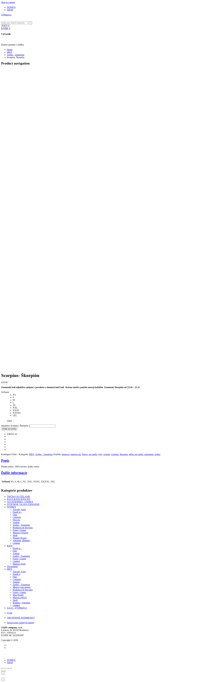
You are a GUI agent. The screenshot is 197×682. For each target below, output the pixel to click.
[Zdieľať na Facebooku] (8, 439)
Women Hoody (20, 538)
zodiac (158, 454)
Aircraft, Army (19, 509)
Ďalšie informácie (14, 473)
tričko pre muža (136, 454)
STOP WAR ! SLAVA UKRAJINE (23, 504)
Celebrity (17, 517)
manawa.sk (76, 454)
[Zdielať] (5, 668)
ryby (100, 454)
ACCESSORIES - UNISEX (20, 501)
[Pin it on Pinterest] (8, 441)
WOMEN (11, 507)
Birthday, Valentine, (22, 603)
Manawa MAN (20, 597)
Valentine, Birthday (21, 540)
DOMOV (11, 7)
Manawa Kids (19, 564)
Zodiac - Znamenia (15, 55)
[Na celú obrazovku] (8, 668)
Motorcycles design (21, 587)
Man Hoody (18, 595)
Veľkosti (5, 392)
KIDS (9, 546)
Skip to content (8, 2)
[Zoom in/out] (11, 668)
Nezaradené (12, 566)
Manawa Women (20, 533)
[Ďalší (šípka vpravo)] (5, 670)
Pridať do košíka (9, 429)
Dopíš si (16, 574)
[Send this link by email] (8, 449)
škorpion (124, 454)
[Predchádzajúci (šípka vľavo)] (2, 670)
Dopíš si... (17, 512)
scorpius (115, 454)
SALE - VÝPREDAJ (17, 608)
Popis (5, 460)
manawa (65, 454)
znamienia (148, 454)
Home (10, 49)
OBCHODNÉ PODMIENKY (21, 618)
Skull (15, 535)
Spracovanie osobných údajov (20, 622)
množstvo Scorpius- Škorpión (14, 425)
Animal (16, 522)
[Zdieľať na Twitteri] (8, 436)
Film (15, 514)
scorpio (106, 454)
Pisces (85, 454)
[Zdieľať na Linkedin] (8, 447)
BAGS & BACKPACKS (18, 499)
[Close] (2, 20)
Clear (9, 420)
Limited (16, 543)
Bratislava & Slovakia (23, 527)
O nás (9, 613)
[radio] (104, 395)
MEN (9, 52)
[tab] (98, 460)
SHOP (10, 10)
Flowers (16, 520)
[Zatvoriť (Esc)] (2, 668)
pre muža (93, 454)
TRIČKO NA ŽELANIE (18, 496)
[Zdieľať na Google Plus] (8, 444)
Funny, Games (19, 530)
